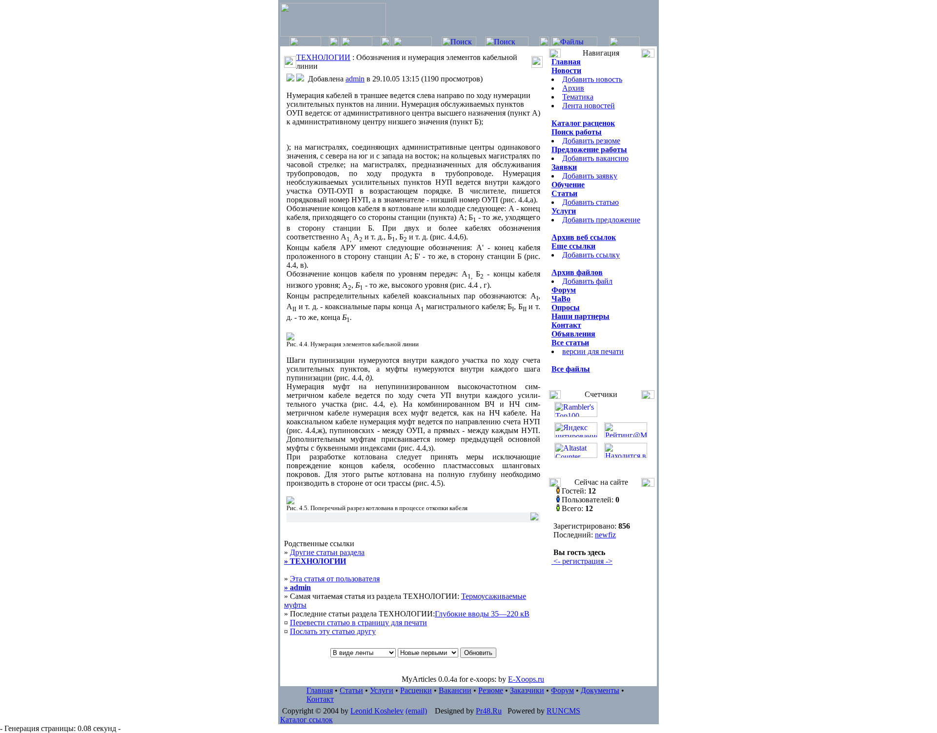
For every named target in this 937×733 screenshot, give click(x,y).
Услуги (381, 690)
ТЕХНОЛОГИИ (323, 57)
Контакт (320, 699)
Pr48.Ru (489, 711)
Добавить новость (592, 79)
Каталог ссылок (306, 719)
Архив (573, 88)
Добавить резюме (591, 141)
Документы (600, 690)
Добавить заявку (589, 176)
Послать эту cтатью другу (333, 631)
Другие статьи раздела (324, 556)
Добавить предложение (601, 220)
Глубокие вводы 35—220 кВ (482, 614)
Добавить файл (587, 281)
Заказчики (527, 690)
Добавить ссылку (591, 255)
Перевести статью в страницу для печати (358, 622)
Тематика (577, 97)
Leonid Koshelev (377, 711)
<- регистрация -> (581, 561)
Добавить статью (590, 202)
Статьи (351, 690)
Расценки (416, 690)
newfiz (605, 535)
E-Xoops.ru (526, 679)
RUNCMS (563, 711)
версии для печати (593, 351)
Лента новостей (588, 105)
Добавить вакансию (595, 158)
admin (355, 79)
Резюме (490, 690)
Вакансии (455, 690)
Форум (562, 690)
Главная (319, 690)
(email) (416, 711)
